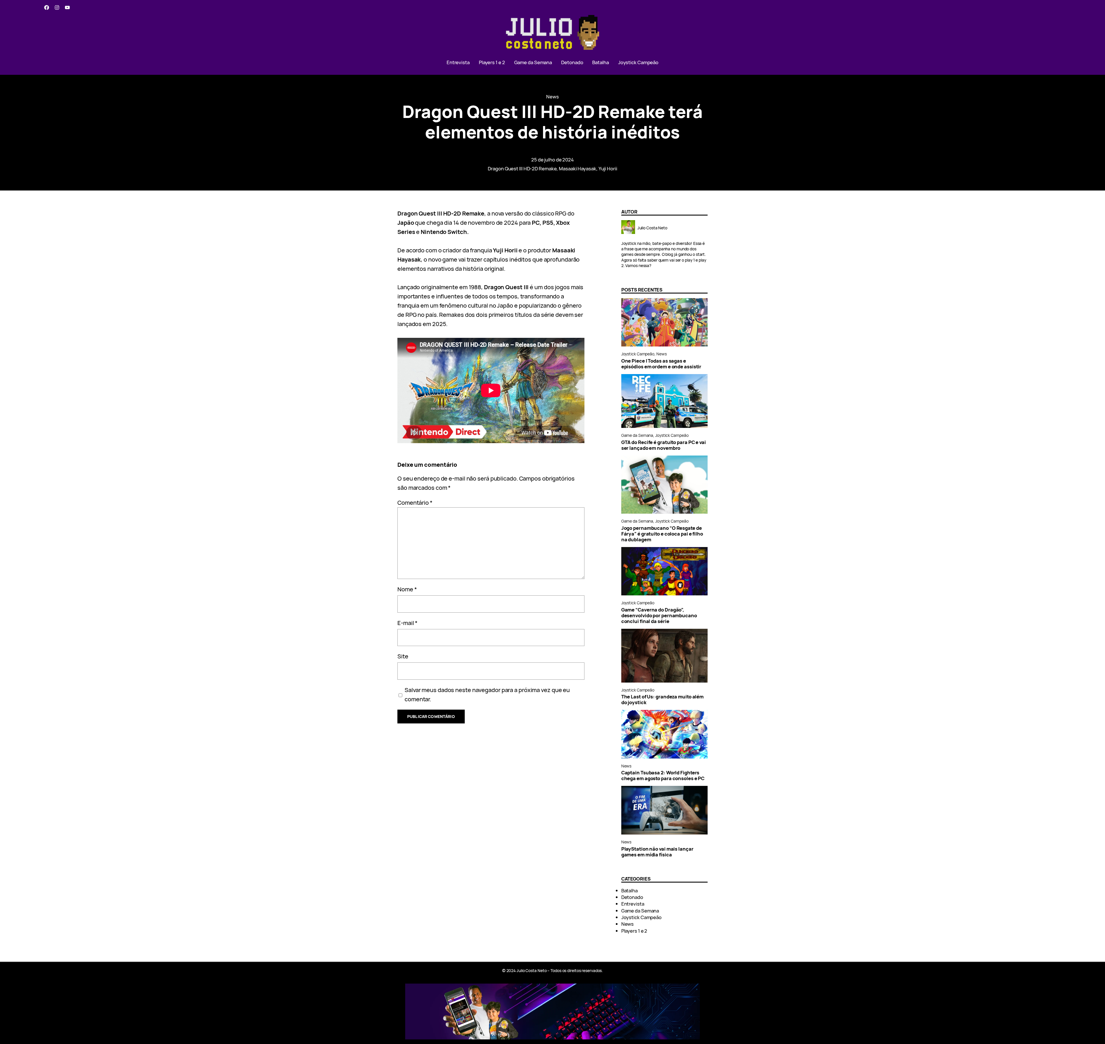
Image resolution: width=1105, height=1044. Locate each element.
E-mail (407, 623)
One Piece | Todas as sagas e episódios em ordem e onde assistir (661, 363)
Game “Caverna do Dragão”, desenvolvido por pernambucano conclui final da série (659, 615)
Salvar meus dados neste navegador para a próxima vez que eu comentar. (487, 694)
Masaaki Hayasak (577, 168)
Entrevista (632, 903)
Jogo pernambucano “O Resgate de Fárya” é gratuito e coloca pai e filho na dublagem (662, 533)
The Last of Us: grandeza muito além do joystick (662, 699)
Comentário (415, 502)
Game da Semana (637, 435)
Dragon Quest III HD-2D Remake (522, 168)
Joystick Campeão (637, 354)
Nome (407, 589)
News (552, 96)
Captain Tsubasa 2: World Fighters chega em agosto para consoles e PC (663, 775)
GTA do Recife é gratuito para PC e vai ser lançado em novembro (663, 445)
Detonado (632, 897)
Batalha (629, 890)
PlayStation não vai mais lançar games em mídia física (657, 852)
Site (402, 656)
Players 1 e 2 (634, 930)
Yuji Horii (608, 168)
